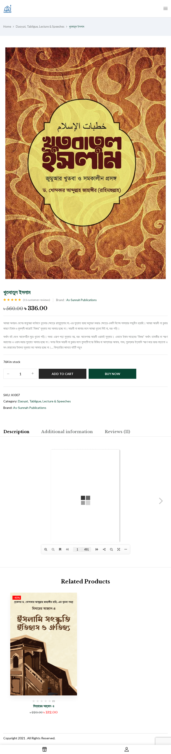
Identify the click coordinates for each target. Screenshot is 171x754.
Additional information (67, 431)
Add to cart (62, 374)
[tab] (16, 432)
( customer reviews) (36, 300)
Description (16, 431)
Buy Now (112, 374)
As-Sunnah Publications (81, 300)
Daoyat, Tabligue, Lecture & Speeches (40, 26)
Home (7, 26)
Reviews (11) (117, 431)
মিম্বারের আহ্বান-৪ (43, 706)
